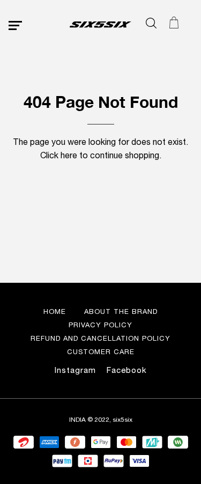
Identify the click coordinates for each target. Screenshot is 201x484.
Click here (58, 155)
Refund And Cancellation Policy (100, 338)
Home (54, 311)
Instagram (75, 370)
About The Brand (121, 311)
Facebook (127, 370)
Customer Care (101, 352)
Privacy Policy (100, 325)
